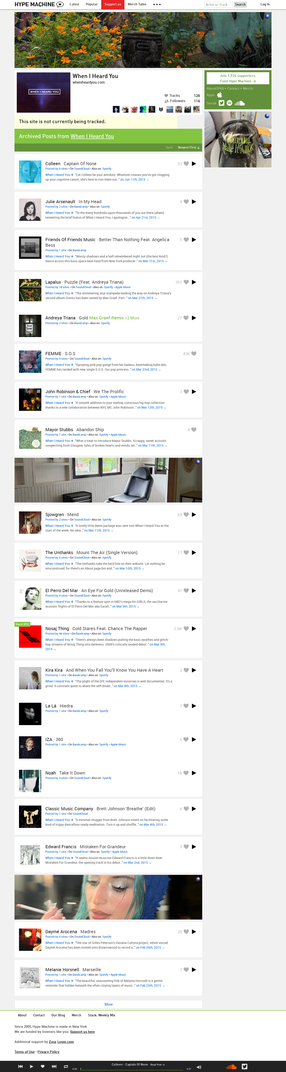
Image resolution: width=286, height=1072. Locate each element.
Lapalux (53, 282)
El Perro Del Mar (61, 590)
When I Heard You (95, 76)
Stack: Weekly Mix (101, 1015)
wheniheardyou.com (89, 82)
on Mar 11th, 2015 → (152, 445)
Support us (113, 4)
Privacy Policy (48, 1051)
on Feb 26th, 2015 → (150, 947)
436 (186, 354)
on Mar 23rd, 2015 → (146, 369)
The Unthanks (59, 552)
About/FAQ (215, 89)
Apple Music (123, 287)
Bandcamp (81, 207)
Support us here (82, 1031)
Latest (74, 4)
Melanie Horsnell (62, 969)
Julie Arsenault (60, 201)
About (22, 1015)
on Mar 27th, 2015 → (142, 298)
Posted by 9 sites (56, 359)
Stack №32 (22, 624)
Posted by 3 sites (56, 323)
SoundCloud (81, 169)
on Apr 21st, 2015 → (146, 217)
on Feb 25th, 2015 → (150, 985)
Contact (233, 89)
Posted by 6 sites (56, 169)
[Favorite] (186, 163)
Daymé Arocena (61, 932)
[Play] (194, 164)
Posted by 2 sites (56, 207)
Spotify (106, 169)
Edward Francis (60, 847)
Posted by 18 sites (57, 287)
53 (180, 164)
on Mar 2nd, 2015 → (138, 862)
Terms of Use (25, 1051)
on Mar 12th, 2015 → (151, 407)
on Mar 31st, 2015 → (153, 261)
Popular (92, 4)
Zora (52, 1041)
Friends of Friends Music (70, 239)
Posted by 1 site (55, 250)
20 (180, 932)
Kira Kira (54, 670)
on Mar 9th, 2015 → (126, 606)
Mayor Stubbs (59, 429)
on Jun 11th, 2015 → (134, 179)
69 (180, 515)
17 (180, 553)
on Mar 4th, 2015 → (153, 824)
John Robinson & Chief (67, 391)
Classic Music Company (69, 809)
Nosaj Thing (57, 628)
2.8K (178, 629)
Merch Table (137, 4)
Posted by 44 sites (57, 633)
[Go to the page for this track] (30, 171)
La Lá (50, 706)
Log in (265, 4)
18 (179, 773)
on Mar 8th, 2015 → (127, 686)
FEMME (53, 353)
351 (178, 282)
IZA (48, 739)
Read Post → (157, 1065)
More (109, 1004)
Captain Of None (136, 1064)
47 (180, 591)
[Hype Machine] (40, 4)
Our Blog (58, 1015)
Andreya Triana (60, 318)
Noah (50, 773)
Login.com (65, 1041)
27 (179, 318)
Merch (248, 89)
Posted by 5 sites (56, 557)
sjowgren (54, 514)
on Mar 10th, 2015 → (130, 568)
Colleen (117, 1064)
